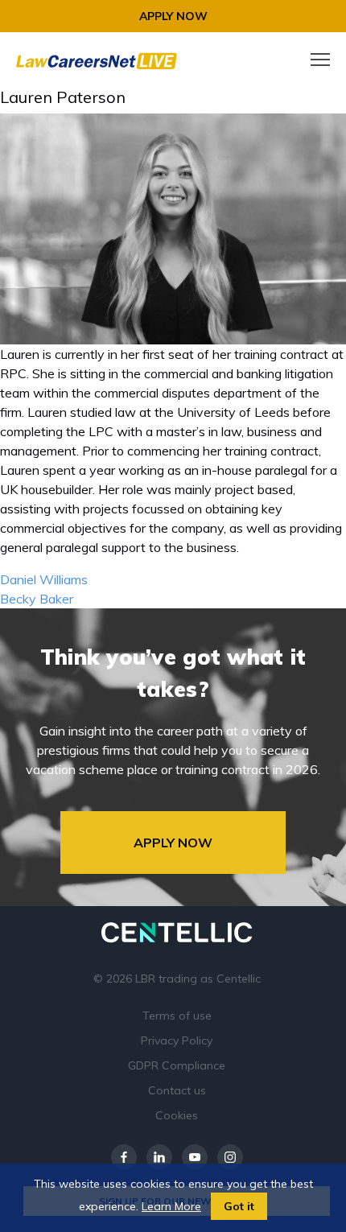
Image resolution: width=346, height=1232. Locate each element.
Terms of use (177, 1015)
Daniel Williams (44, 579)
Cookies (176, 1115)
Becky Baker (36, 599)
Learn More (171, 1206)
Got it (239, 1206)
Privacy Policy (176, 1040)
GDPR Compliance (176, 1065)
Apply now (173, 16)
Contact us (177, 1090)
